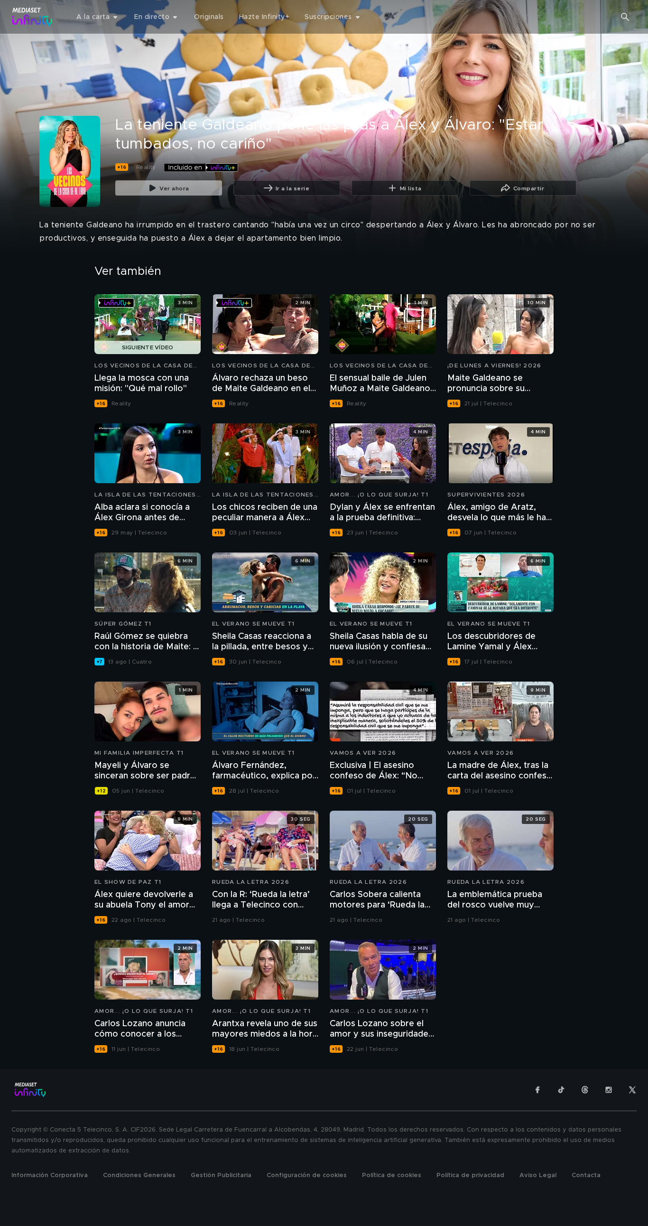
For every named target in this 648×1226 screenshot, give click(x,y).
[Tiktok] (561, 1090)
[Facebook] (537, 1090)
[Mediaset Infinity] (32, 17)
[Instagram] (608, 1090)
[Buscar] (625, 17)
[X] (632, 1090)
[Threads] (585, 1090)
